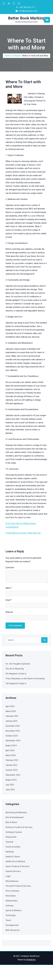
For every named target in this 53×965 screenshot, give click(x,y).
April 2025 (10, 706)
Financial (9, 842)
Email (9, 600)
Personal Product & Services (18, 886)
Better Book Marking (26, 18)
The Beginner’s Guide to (16, 673)
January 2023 (11, 765)
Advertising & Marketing (16, 812)
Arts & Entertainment (15, 817)
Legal (8, 876)
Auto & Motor (11, 822)
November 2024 (13, 731)
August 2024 (11, 745)
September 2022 (13, 775)
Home (7, 56)
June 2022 (10, 789)
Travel (8, 920)
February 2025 (12, 716)
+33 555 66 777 (27, 7)
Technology (11, 915)
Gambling (10, 852)
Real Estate (11, 896)
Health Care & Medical (15, 861)
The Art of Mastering (15, 669)
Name (9, 588)
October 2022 (12, 770)
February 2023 (12, 760)
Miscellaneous (12, 881)
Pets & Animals (12, 891)
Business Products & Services (19, 827)
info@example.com (27, 11)
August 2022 (11, 780)
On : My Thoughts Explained (18, 664)
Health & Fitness (13, 856)
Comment (10, 567)
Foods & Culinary (13, 847)
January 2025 (11, 721)
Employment (11, 837)
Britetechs (31, 959)
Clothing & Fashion (14, 832)
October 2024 (12, 736)
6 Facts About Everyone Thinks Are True (23, 533)
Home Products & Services (17, 866)
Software (16, 56)
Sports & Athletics (14, 910)
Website (9, 612)
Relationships (12, 901)
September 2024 (13, 740)
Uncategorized (12, 925)
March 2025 (11, 711)
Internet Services (13, 871)
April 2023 (10, 750)
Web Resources (13, 930)
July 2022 (10, 784)
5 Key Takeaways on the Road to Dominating (25, 678)
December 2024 (13, 726)
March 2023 (11, 755)
